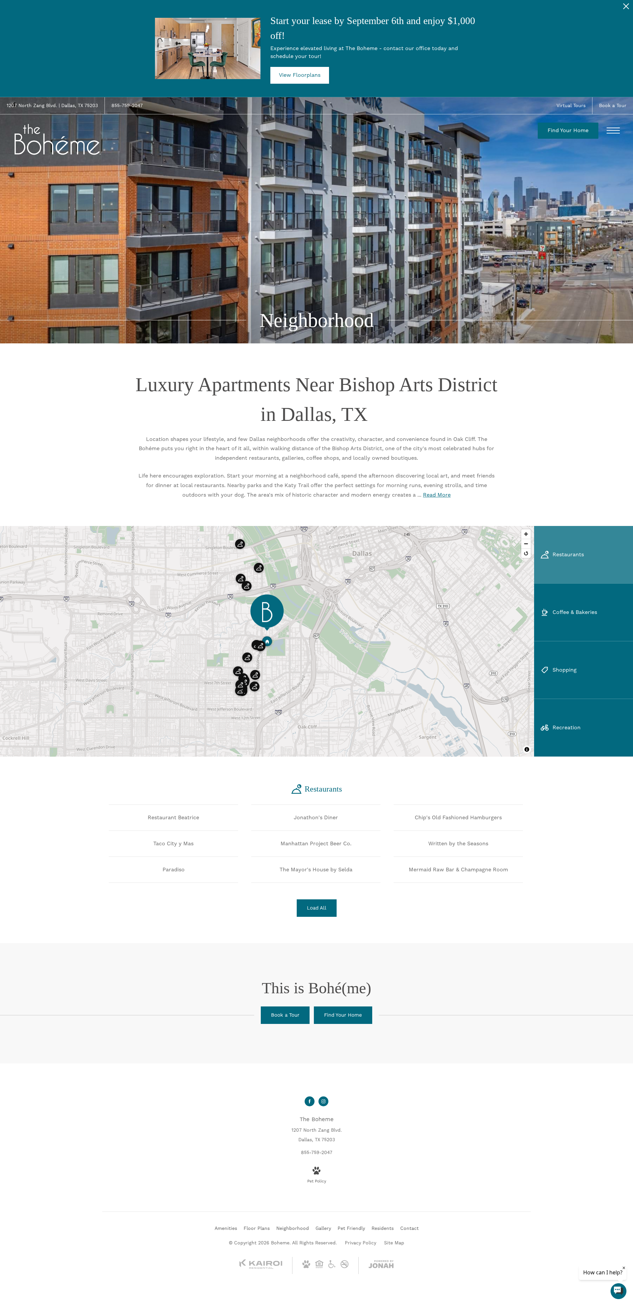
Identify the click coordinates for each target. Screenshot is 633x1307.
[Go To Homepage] (57, 139)
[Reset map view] (526, 553)
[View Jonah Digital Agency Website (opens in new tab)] (381, 1265)
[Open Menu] (613, 130)
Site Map (394, 1242)
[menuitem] (225, 1228)
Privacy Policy (360, 1242)
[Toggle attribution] (527, 749)
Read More (437, 495)
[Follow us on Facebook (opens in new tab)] (310, 1101)
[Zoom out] (526, 543)
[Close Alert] (626, 8)
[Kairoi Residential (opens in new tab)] (260, 1267)
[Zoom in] (526, 534)
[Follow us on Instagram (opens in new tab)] (323, 1101)
